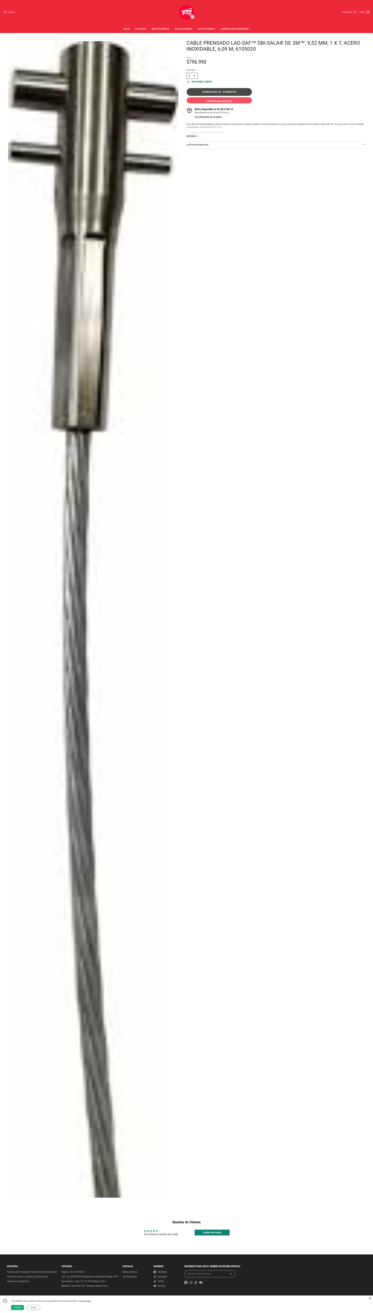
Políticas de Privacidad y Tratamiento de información (32, 1272)
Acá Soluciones (130, 1276)
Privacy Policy (85, 1301)
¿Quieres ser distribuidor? (235, 29)
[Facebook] (186, 1282)
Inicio (126, 29)
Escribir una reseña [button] (212, 1232)
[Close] (370, 1298)
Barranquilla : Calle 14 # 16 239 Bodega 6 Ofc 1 (83, 1281)
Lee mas (190, 136)
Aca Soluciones (183, 29)
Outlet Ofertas (206, 29)
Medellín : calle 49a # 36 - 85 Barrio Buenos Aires (84, 1286)
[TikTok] (195, 1282)
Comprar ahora (219, 101)
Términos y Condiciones (18, 1281)
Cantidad (190, 70)
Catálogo (140, 29)
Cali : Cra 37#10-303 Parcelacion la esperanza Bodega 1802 (89, 1276)
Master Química (160, 29)
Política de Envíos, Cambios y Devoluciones (27, 1276)
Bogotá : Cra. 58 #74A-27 (73, 1272)
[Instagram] (191, 1282)
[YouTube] (200, 1282)
